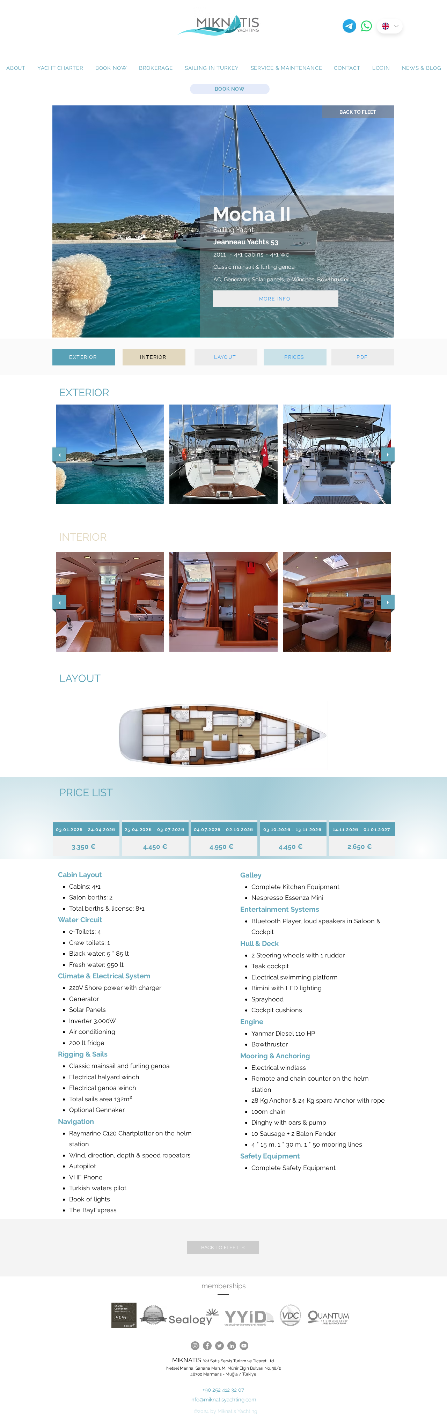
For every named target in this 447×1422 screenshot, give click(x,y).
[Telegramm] (349, 26)
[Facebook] (207, 1345)
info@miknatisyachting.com (223, 1400)
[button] (110, 454)
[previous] (59, 454)
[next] (388, 454)
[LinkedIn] (231, 1345)
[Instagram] (195, 1345)
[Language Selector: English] (390, 26)
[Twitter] (219, 1345)
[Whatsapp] (366, 26)
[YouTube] (244, 1345)
